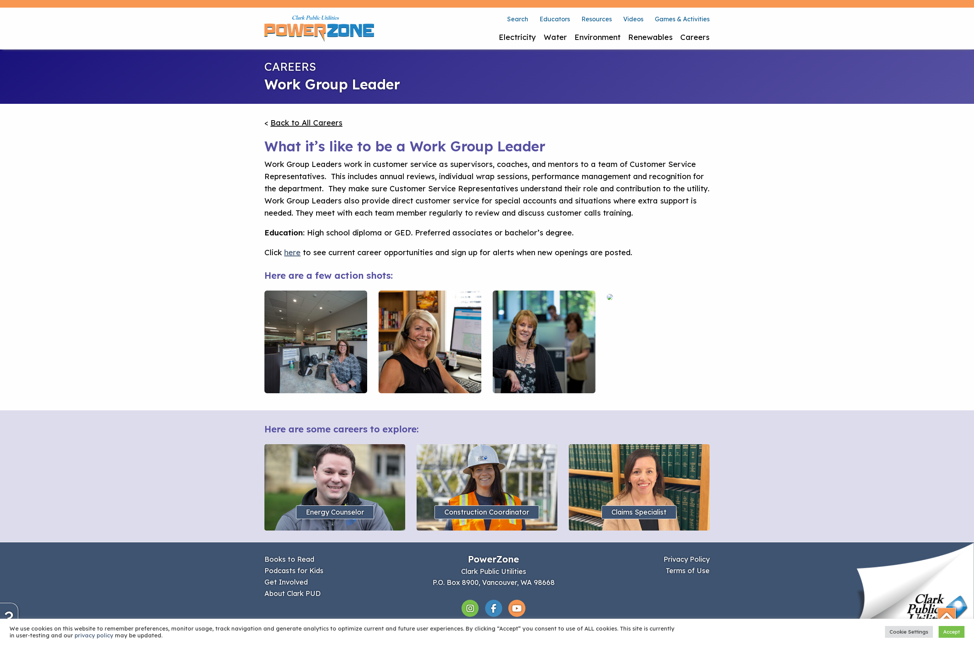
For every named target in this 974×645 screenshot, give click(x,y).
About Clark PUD (292, 593)
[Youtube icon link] (516, 607)
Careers (695, 37)
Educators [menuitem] (555, 19)
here (292, 252)
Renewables (650, 37)
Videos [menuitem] (633, 19)
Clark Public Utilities (493, 571)
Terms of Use (688, 570)
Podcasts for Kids (293, 570)
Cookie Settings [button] (909, 632)
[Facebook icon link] (494, 607)
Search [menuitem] (517, 19)
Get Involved (286, 582)
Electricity (517, 37)
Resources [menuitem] (596, 19)
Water (555, 37)
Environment (598, 37)
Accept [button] (951, 632)
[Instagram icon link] (471, 607)
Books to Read (289, 559)
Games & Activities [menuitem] (682, 19)
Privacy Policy (687, 559)
